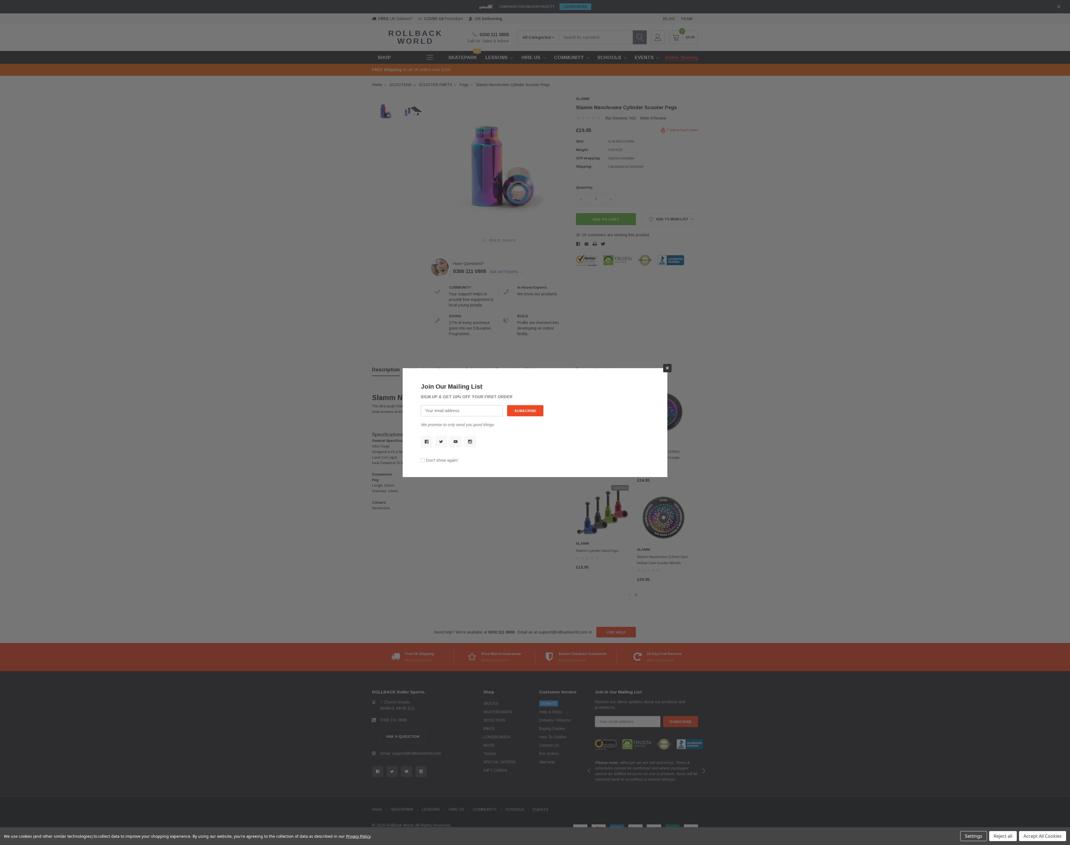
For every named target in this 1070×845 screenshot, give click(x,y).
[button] (667, 368)
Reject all (1003, 836)
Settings (973, 836)
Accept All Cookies (1042, 836)
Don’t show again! (442, 460)
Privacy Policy (358, 836)
